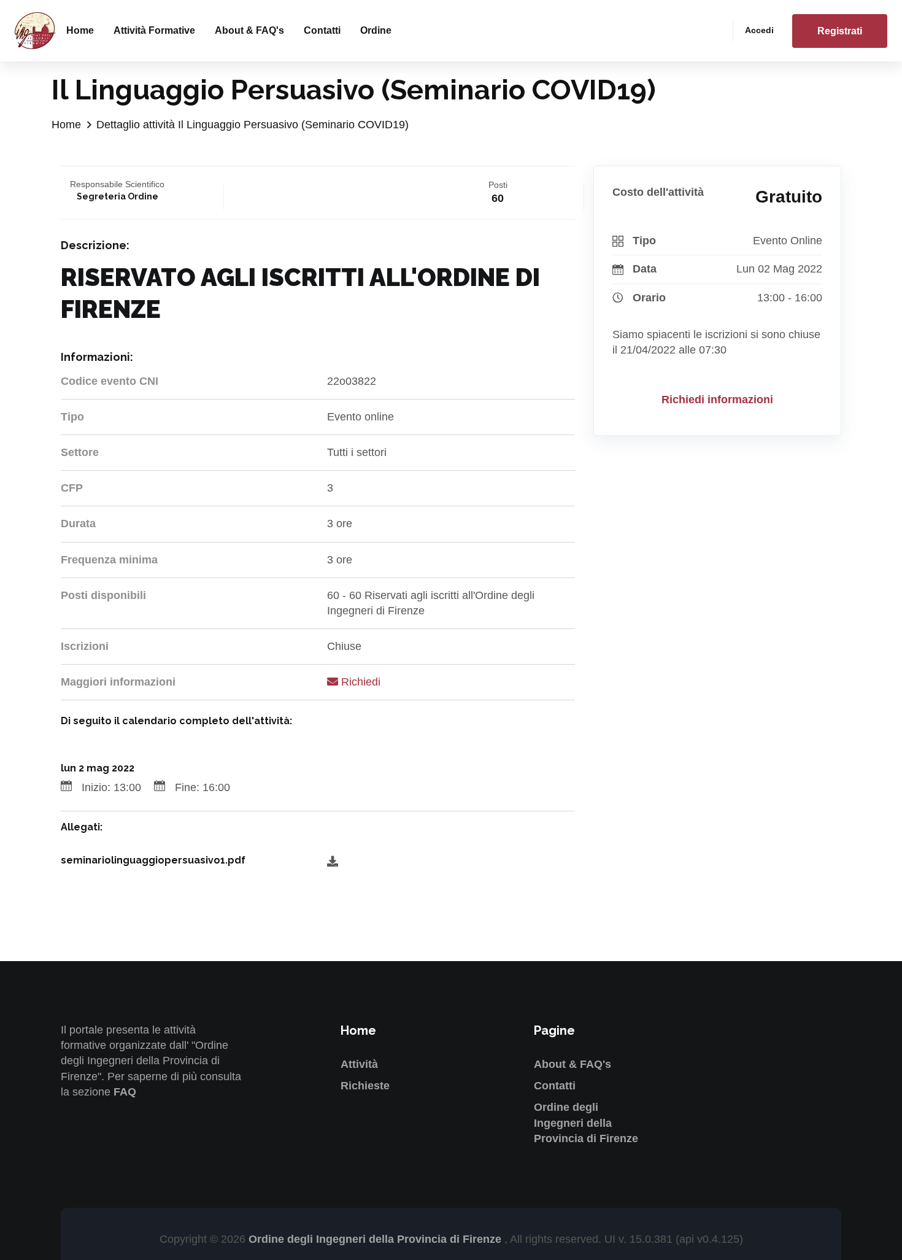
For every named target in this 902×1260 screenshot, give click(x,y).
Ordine (375, 30)
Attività (359, 1064)
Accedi (759, 30)
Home (80, 30)
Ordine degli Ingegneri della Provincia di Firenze (586, 1122)
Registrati (839, 31)
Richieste (365, 1086)
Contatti (322, 30)
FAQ (125, 1092)
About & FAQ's (249, 30)
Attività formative (154, 30)
